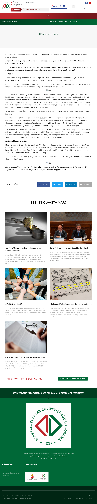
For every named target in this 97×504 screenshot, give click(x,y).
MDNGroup (70, 499)
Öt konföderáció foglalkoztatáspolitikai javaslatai (69, 248)
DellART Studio (80, 499)
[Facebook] (86, 3)
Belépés (85, 9)
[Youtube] (90, 3)
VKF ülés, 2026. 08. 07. (14, 304)
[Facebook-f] (89, 495)
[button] (73, 6)
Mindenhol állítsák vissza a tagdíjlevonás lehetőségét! (71, 304)
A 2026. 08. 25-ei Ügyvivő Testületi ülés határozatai (25, 357)
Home (4, 21)
